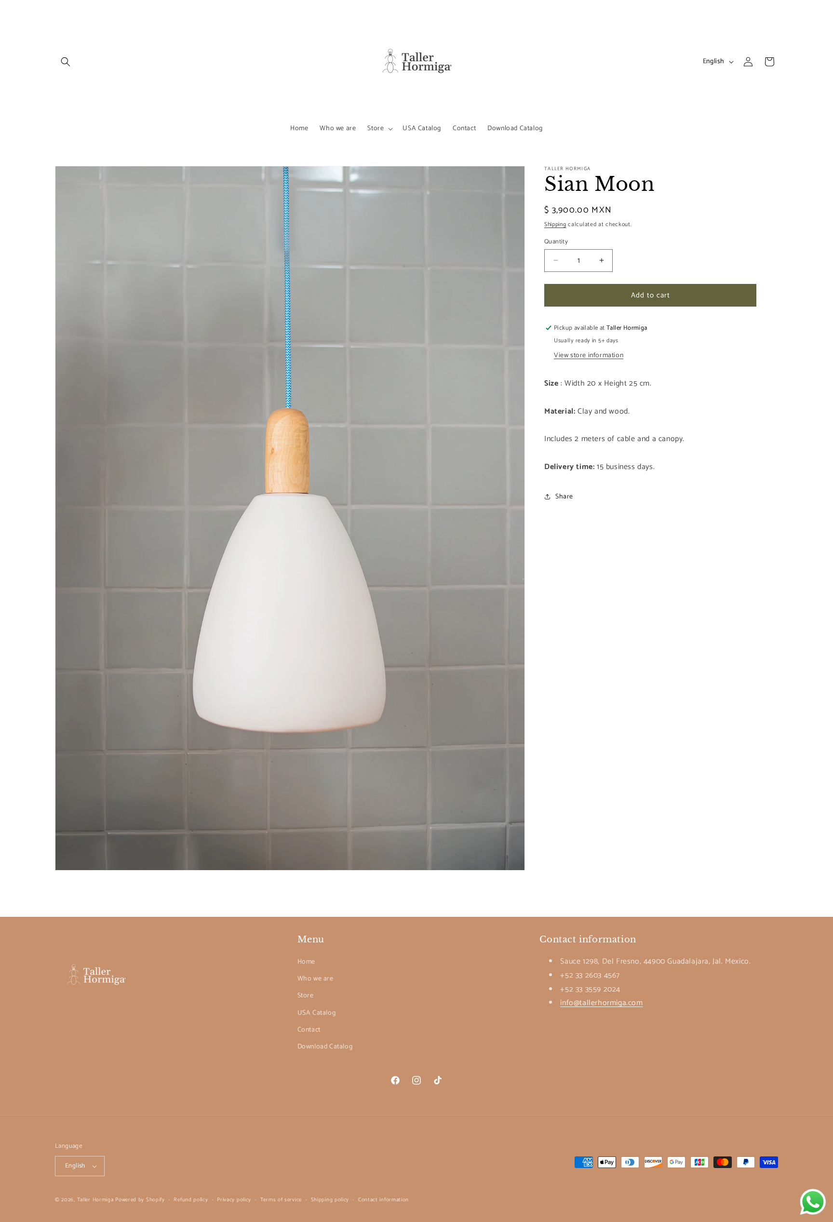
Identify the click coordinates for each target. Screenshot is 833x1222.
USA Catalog (316, 1013)
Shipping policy (330, 1199)
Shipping (555, 224)
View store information (588, 355)
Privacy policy (234, 1199)
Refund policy (191, 1199)
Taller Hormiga (95, 1199)
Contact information (383, 1199)
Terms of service (281, 1199)
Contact (309, 1029)
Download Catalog (325, 1046)
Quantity (556, 241)
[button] (65, 61)
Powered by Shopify (140, 1199)
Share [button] (564, 496)
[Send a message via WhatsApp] (813, 1202)
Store (305, 995)
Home (306, 961)
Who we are (315, 978)
